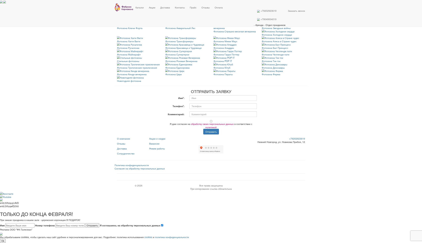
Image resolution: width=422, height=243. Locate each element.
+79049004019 (268, 19)
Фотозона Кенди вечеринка (132, 74)
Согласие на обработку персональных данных (140, 168)
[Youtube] (5, 196)
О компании (123, 138)
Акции (152, 7)
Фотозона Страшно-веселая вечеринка (234, 31)
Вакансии (154, 143)
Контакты (180, 7)
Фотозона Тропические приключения (137, 67)
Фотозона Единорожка (177, 67)
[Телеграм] (225, 5)
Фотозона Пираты (223, 74)
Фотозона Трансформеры (179, 41)
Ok (2, 241)
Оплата (219, 7)
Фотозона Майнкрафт (129, 54)
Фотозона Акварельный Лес (180, 28)
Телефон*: (178, 106)
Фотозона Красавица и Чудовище (183, 47)
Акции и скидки (157, 138)
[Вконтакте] (226, 5)
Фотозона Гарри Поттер (226, 54)
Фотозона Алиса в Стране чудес (279, 41)
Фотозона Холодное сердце (277, 34)
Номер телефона (45, 225)
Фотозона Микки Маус (225, 41)
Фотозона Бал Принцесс (275, 47)
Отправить (211, 131)
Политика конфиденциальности (132, 165)
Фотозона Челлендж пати (275, 54)
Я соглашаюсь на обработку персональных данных (130, 225)
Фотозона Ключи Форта (129, 28)
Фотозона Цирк (173, 74)
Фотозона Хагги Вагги (128, 41)
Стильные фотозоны (128, 61)
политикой (211, 127)
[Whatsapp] (210, 138)
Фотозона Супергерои (177, 54)
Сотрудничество (126, 153)
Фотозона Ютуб (221, 67)
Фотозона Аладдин (223, 47)
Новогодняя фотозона (129, 80)
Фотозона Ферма (271, 74)
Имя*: (181, 98)
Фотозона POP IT (222, 61)
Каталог (140, 7)
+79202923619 (268, 10)
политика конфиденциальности (172, 237)
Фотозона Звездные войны (276, 28)
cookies (148, 237)
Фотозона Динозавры (273, 67)
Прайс (193, 7)
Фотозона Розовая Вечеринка (181, 61)
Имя (2, 225)
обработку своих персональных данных (212, 124)
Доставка (165, 7)
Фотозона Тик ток (271, 61)
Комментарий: (176, 114)
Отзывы (205, 7)
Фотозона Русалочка (128, 47)
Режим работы (157, 148)
